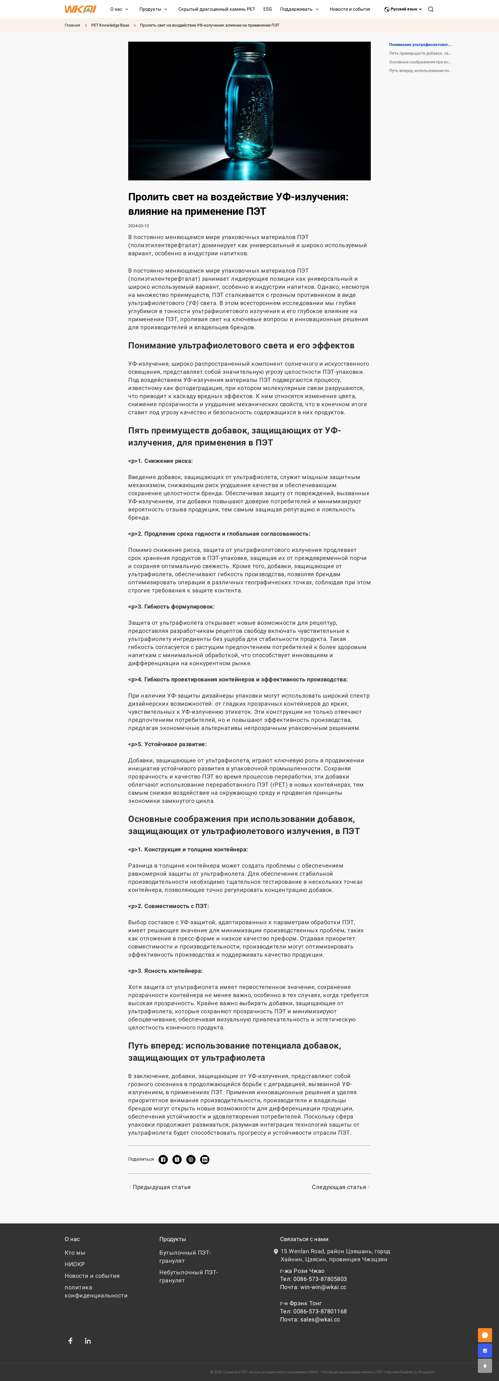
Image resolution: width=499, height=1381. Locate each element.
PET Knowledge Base (110, 25)
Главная (72, 25)
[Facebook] (70, 1341)
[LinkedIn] (88, 1341)
